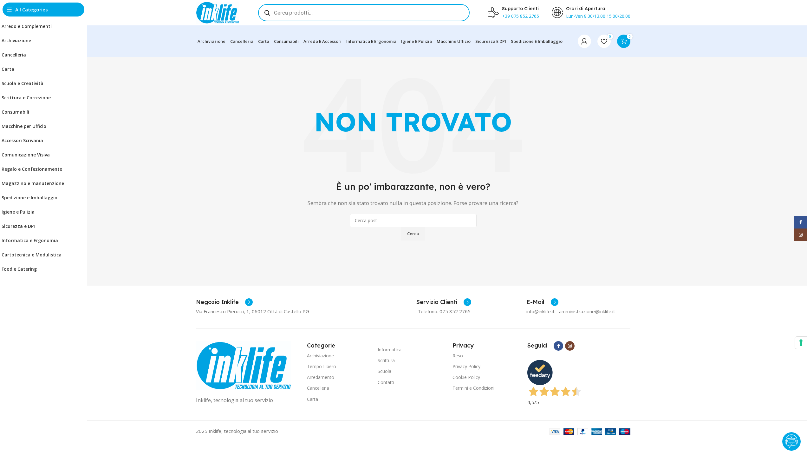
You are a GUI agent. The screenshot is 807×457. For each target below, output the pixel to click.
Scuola (384, 371)
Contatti (386, 382)
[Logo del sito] (217, 12)
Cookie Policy (466, 377)
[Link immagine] (243, 365)
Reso (457, 356)
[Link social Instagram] (570, 346)
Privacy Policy (466, 366)
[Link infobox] (224, 302)
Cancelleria (318, 388)
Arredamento (320, 377)
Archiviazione (320, 356)
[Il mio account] (584, 41)
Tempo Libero (321, 366)
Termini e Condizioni (473, 388)
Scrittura (386, 360)
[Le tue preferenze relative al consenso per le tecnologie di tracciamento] (801, 343)
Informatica (389, 350)
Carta (312, 399)
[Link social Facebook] (558, 346)
